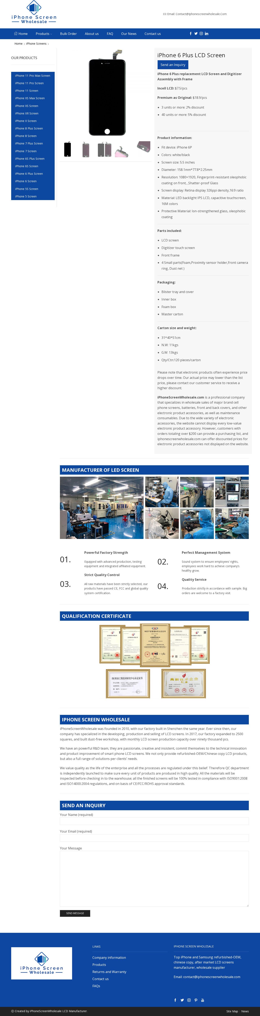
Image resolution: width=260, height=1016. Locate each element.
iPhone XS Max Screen (30, 98)
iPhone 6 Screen (26, 181)
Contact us (153, 33)
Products (42, 33)
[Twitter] (196, 34)
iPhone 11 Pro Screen (29, 83)
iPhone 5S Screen (26, 189)
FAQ (110, 33)
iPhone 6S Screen (26, 166)
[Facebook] (190, 34)
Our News (128, 33)
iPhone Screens (36, 43)
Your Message (71, 848)
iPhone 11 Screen (26, 91)
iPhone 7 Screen (26, 151)
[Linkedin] (206, 34)
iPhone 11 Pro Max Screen (32, 76)
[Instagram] (201, 34)
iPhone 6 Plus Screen (29, 174)
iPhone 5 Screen (26, 196)
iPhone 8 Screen (26, 136)
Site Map (232, 1011)
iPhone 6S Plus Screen (29, 159)
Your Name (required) (76, 814)
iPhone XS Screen (26, 106)
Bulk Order (68, 33)
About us (92, 33)
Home (23, 33)
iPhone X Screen (26, 121)
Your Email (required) (76, 831)
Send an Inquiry (173, 64)
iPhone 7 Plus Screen (29, 143)
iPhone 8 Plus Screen (29, 128)
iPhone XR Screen (26, 113)
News (245, 1011)
